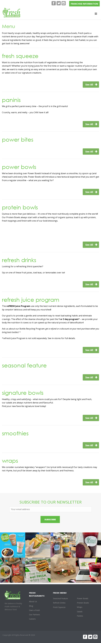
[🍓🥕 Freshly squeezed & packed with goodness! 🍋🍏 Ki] (88, 545)
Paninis (80, 616)
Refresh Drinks (59, 603)
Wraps (79, 607)
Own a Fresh (34, 610)
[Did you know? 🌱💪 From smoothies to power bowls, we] (12, 545)
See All (89, 84)
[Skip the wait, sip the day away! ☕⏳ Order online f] (88, 570)
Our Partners (34, 614)
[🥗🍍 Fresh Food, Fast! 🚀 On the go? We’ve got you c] (63, 545)
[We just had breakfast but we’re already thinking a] (37, 545)
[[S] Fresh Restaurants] (13, 595)
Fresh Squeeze (59, 607)
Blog (31, 606)
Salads (79, 611)
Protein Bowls (83, 603)
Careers (32, 619)
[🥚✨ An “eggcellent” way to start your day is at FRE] (37, 570)
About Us (33, 601)
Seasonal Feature (60, 598)
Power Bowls (82, 598)
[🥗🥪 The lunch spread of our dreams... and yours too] (12, 570)
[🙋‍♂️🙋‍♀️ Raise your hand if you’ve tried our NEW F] (63, 570)
